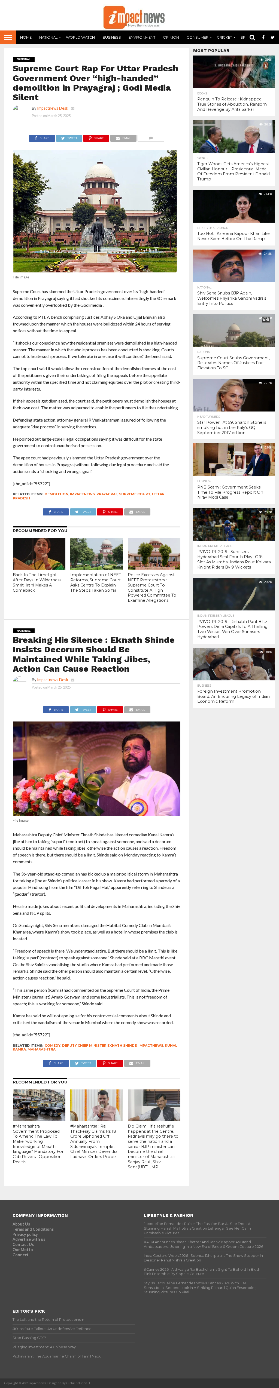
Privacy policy (25, 1234)
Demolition (56, 494)
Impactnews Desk (52, 108)
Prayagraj (106, 494)
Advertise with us (29, 1239)
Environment (142, 37)
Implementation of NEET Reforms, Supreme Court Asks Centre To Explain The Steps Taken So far (95, 582)
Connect (21, 1254)
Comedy (52, 1045)
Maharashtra (42, 1049)
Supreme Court (134, 494)
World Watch (80, 37)
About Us (21, 1224)
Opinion (171, 37)
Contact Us (23, 1244)
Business (111, 37)
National (48, 37)
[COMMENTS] (150, 136)
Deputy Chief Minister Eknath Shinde (99, 1045)
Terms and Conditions (33, 1229)
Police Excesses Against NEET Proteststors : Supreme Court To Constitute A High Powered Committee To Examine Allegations (152, 587)
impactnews (82, 494)
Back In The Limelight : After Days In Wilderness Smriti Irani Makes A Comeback (37, 582)
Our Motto (23, 1249)
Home (26, 37)
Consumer (197, 37)
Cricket (224, 37)
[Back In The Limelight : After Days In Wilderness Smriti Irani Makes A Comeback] (39, 567)
